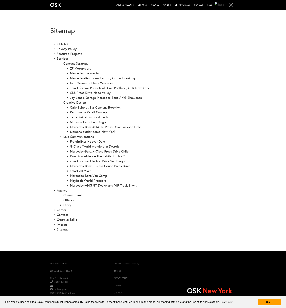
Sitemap (63, 229)
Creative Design (74, 102)
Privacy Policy (67, 49)
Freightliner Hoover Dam (87, 141)
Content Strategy (75, 63)
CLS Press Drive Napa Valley (90, 93)
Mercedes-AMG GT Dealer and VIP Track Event (103, 185)
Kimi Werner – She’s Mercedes (91, 83)
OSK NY (62, 44)
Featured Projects (124, 5)
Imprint (62, 225)
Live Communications (78, 137)
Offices (68, 200)
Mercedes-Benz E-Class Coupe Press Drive (100, 166)
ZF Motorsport (80, 68)
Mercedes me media (84, 73)
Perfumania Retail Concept (89, 112)
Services (142, 5)
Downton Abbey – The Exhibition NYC (97, 156)
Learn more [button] (227, 302)
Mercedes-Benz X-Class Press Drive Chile (99, 151)
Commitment (72, 195)
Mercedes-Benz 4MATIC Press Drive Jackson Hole (105, 127)
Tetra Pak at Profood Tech (89, 117)
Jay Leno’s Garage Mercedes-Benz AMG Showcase (106, 98)
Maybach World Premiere (88, 181)
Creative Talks (182, 5)
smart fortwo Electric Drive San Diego (97, 161)
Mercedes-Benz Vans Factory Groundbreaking (102, 78)
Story (67, 205)
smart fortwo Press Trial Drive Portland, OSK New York (109, 88)
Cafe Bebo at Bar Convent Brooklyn (95, 107)
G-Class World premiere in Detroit (94, 146)
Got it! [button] (269, 302)
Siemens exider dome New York (93, 132)
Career (167, 5)
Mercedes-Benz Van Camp (88, 176)
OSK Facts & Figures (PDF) (126, 264)
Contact (198, 5)
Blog (210, 5)
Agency (155, 5)
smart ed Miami (81, 171)
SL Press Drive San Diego (88, 122)
